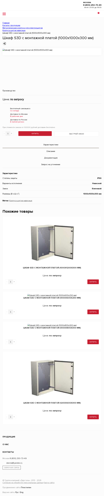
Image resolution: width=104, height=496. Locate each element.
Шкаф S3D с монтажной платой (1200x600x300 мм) (52, 403)
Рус (17, 492)
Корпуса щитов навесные (20, 200)
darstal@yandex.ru (14, 463)
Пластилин (26, 487)
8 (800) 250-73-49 (92, 5)
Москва (87, 2)
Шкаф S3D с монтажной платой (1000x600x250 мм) (52, 298)
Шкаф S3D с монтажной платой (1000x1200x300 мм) (52, 267)
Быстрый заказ (76, 134)
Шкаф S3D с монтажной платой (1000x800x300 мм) (52, 328)
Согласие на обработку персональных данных (23, 483)
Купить (35, 133)
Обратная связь (11, 468)
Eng (21, 492)
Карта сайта (49, 483)
